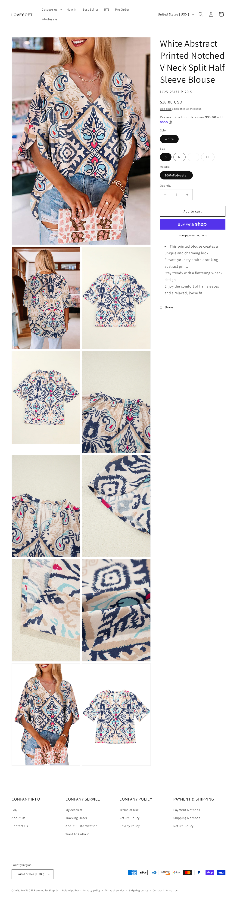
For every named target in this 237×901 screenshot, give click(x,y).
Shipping (166, 108)
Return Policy (129, 818)
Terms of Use (129, 810)
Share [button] (169, 307)
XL (210, 158)
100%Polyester (176, 175)
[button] (51, 9)
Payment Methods (186, 810)
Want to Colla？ (77, 834)
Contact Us (20, 826)
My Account (74, 810)
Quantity (166, 186)
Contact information (165, 890)
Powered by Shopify (46, 890)
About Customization (81, 826)
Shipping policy (138, 890)
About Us (18, 818)
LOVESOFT (27, 890)
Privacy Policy (129, 826)
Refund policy (70, 890)
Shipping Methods (186, 818)
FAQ (14, 810)
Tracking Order (76, 818)
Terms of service (115, 890)
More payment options (192, 235)
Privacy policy (91, 890)
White (169, 139)
